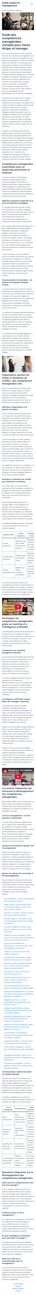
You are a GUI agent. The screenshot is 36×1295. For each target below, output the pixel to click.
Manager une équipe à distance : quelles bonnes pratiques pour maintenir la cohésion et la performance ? (17, 1018)
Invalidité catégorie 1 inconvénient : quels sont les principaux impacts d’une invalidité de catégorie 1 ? (18, 921)
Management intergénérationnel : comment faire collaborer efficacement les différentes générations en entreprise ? (18, 994)
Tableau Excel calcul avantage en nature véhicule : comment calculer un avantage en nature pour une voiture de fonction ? (19, 937)
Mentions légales (18, 1288)
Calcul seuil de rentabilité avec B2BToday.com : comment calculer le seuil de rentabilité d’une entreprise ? (18, 946)
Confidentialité (18, 1284)
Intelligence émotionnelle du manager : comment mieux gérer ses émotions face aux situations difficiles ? (18, 1010)
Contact (18, 1291)
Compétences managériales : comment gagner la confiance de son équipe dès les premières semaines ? (18, 1065)
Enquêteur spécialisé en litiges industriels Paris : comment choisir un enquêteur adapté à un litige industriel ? (18, 965)
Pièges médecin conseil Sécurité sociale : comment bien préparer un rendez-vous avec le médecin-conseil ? (18, 907)
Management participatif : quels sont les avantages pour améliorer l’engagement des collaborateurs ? (19, 1057)
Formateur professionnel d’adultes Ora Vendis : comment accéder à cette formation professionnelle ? (17, 980)
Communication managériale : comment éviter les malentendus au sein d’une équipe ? (18, 1049)
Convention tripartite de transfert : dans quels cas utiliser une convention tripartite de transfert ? (18, 929)
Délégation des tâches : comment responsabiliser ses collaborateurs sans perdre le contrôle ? (17, 1002)
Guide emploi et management (11, 4)
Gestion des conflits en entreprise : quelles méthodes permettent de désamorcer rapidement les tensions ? (18, 1027)
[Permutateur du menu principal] (32, 4)
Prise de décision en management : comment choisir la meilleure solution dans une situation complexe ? (18, 1035)
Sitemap (18, 1286)
